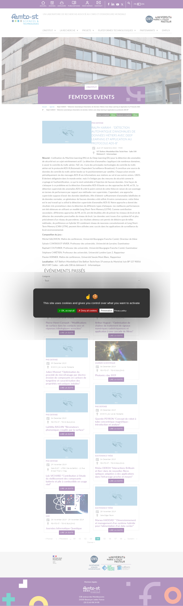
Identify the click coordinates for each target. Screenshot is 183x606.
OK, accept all (67, 310)
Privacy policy (120, 310)
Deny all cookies (88, 310)
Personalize (106, 310)
